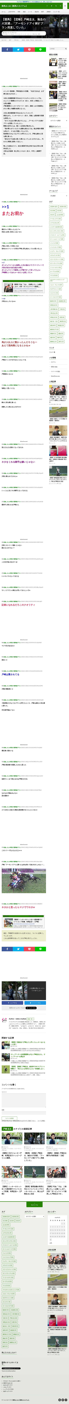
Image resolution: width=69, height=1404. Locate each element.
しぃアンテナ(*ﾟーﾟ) (8, 1389)
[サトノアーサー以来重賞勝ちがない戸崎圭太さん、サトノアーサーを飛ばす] (6, 1057)
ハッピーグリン (17, 1148)
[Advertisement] (13, 68)
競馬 (39, 34)
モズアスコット (55, 289)
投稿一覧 (29, 1019)
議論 (60, 333)
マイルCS (54, 275)
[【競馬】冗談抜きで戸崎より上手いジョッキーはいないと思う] (6, 1045)
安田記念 (53, 305)
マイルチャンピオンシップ (57, 280)
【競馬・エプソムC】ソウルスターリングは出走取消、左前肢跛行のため (62, 74)
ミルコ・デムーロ (56, 285)
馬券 (19, 11)
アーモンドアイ (55, 218)
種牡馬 (63, 321)
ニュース (53, 422)
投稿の (54, 366)
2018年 (6, 34)
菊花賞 (61, 325)
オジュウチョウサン (56, 231)
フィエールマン (55, 267)
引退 (62, 309)
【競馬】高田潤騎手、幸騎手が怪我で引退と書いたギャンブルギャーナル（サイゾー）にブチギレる (58, 439)
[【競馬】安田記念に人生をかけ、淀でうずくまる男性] (53, 107)
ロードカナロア (55, 297)
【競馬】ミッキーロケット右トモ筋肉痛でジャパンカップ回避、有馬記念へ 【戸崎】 (12, 1190)
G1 (9, 34)
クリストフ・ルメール (57, 235)
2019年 (63, 206)
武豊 (62, 317)
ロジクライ (54, 293)
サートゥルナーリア (56, 239)
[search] (66, 48)
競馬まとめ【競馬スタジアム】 (21, 1400)
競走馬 (37, 11)
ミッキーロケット (27, 34)
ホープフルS (54, 271)
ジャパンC (54, 243)
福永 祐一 (54, 321)
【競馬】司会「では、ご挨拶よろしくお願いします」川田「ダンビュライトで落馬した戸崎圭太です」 (56, 1190)
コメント (4, 1092)
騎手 (42, 11)
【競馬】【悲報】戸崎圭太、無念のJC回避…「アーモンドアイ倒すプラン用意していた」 (34, 1156)
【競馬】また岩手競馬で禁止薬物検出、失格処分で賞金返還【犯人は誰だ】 (58, 459)
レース (30, 11)
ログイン (53, 362)
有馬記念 (53, 317)
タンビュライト (62, 1181)
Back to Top (34, 1205)
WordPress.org (55, 376)
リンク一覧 (56, 11)
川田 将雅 (54, 309)
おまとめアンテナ (8, 1385)
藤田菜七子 (54, 329)
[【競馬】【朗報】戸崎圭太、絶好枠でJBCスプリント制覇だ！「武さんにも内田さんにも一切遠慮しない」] (6, 1069)
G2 (59, 210)
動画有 (53, 301)
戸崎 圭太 (14, 32)
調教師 (48, 11)
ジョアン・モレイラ (56, 251)
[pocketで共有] (29, 49)
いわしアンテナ (7, 1387)
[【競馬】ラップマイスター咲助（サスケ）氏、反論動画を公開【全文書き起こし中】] (53, 62)
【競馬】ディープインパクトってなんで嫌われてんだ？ (58, 132)
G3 (52, 214)
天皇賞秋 (61, 301)
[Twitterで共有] (18, 49)
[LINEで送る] (40, 49)
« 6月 (51, 1242)
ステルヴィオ (55, 255)
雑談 (24, 11)
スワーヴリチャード (56, 259)
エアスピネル (54, 223)
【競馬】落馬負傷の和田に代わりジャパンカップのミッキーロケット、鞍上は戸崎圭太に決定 (58, 479)
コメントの (55, 371)
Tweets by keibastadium (8, 1371)
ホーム (3, 11)
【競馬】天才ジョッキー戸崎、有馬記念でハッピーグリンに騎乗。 (12, 1155)
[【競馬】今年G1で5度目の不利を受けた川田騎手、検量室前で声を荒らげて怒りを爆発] (53, 95)
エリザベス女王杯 (56, 227)
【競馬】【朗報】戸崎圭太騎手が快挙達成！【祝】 (56, 1154)
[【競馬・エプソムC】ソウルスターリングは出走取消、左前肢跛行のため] (53, 74)
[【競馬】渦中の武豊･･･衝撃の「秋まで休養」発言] (53, 85)
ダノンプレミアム (56, 263)
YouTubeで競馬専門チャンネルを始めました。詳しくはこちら (34, 1)
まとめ (12, 34)
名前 (3, 1110)
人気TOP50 (11, 11)
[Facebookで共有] (7, 49)
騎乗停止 (53, 341)
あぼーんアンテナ (8, 1391)
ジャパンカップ (18, 34)
